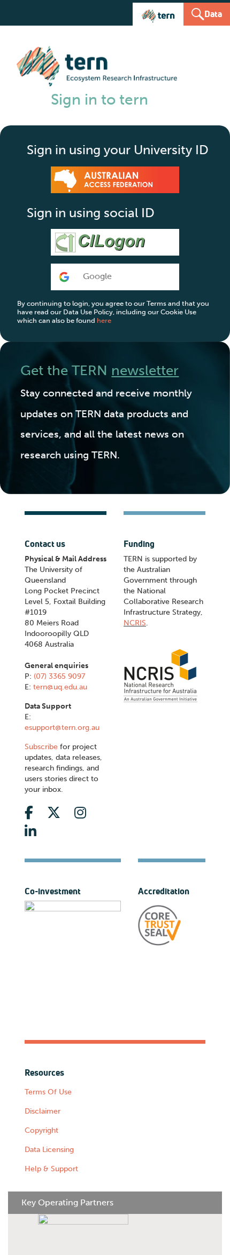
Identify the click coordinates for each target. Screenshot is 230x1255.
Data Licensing (49, 1149)
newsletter (145, 370)
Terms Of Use (48, 1092)
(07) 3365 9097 (59, 676)
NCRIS (135, 623)
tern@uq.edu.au (60, 687)
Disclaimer (42, 1111)
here (104, 320)
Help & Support (51, 1168)
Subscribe (41, 746)
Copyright (41, 1130)
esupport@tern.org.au (62, 727)
